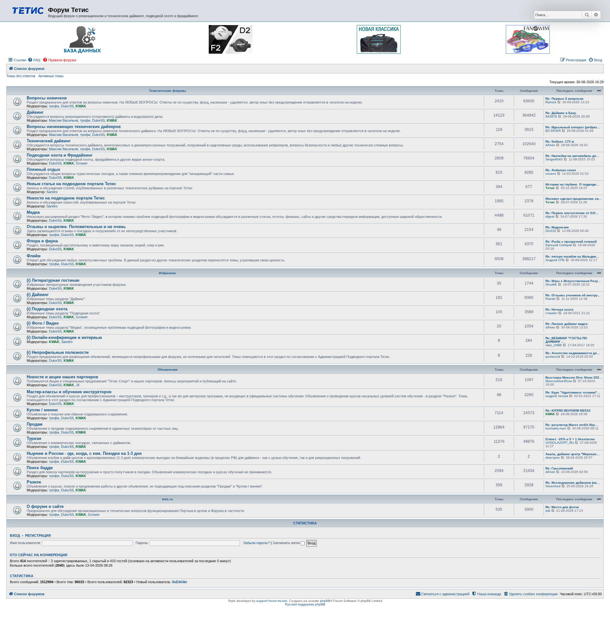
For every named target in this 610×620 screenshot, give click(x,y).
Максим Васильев (63, 120)
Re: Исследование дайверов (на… (573, 482)
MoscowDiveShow (559, 381)
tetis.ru (167, 499)
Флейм (34, 255)
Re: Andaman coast (561, 170)
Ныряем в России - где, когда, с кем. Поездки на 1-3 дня (84, 453)
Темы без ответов (20, 76)
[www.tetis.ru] (28, 10)
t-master (551, 313)
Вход (15, 535)
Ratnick (551, 102)
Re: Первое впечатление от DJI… (572, 213)
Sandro (52, 192)
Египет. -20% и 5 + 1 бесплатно (570, 439)
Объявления (168, 369)
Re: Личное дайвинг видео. (567, 324)
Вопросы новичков (47, 98)
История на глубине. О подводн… (572, 184)
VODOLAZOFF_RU (560, 442)
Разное (34, 482)
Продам (35, 424)
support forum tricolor (271, 601)
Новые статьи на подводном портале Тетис (71, 183)
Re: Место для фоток (562, 507)
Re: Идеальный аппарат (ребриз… (573, 127)
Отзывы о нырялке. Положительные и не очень (76, 226)
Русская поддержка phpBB (305, 604)
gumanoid (553, 356)
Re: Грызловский (559, 468)
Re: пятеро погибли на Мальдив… (572, 256)
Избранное (167, 273)
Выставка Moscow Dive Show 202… (574, 377)
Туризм (34, 438)
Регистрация (38, 535)
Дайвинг (35, 112)
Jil (77, 385)
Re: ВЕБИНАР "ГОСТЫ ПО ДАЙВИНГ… (566, 339)
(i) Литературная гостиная (53, 280)
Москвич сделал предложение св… (574, 198)
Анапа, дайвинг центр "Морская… (573, 454)
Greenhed (553, 486)
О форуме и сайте (45, 506)
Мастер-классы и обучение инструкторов (69, 391)
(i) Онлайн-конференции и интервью (64, 337)
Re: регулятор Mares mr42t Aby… (572, 425)
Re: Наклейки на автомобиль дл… (572, 156)
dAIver (550, 145)
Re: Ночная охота (559, 309)
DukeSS (67, 106)
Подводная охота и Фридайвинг (59, 155)
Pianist (550, 298)
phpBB (325, 601)
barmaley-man (556, 428)
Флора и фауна (42, 241)
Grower (82, 163)
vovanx (551, 173)
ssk (548, 510)
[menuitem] (34, 60)
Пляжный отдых (43, 169)
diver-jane (553, 457)
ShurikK (551, 284)
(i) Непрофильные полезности (58, 352)
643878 (551, 116)
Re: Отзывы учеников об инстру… (573, 295)
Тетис (550, 188)
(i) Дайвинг (38, 294)
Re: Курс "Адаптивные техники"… (573, 392)
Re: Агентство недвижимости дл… (573, 353)
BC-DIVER (553, 130)
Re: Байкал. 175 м (560, 141)
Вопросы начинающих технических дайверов (74, 126)
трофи (54, 106)
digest (550, 216)
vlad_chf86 (554, 345)
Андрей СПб (555, 260)
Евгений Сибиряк (559, 245)
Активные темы (51, 76)
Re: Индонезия (557, 227)
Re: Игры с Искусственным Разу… (573, 281)
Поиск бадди (40, 467)
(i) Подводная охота (47, 309)
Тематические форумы (167, 90)
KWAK (81, 106)
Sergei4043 (554, 159)
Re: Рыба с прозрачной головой (571, 241)
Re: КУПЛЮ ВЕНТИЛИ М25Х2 (568, 410)
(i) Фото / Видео (43, 323)
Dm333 (551, 230)
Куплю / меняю (42, 410)
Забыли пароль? (256, 543)
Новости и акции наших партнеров (62, 376)
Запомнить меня (287, 543)
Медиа (33, 212)
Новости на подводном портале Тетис (66, 198)
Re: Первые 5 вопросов (564, 98)
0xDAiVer (179, 582)
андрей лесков (557, 396)
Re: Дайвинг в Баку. (561, 113)
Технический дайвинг (49, 140)
